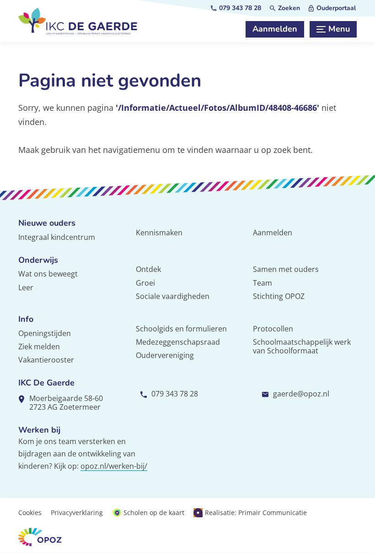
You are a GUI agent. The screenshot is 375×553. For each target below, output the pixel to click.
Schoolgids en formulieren (181, 329)
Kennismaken (159, 233)
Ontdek (148, 269)
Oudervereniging (165, 355)
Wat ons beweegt (48, 274)
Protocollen (273, 329)
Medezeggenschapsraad (178, 342)
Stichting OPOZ (279, 296)
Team (262, 283)
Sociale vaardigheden (172, 296)
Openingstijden (44, 333)
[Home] (77, 21)
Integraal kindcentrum (56, 237)
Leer (25, 287)
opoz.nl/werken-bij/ (113, 466)
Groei (145, 283)
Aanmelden (272, 233)
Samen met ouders (286, 269)
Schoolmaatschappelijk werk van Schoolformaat (302, 346)
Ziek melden (39, 347)
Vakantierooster (46, 360)
